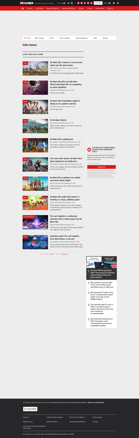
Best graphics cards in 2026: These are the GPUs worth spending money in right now (102, 285)
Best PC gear (39, 38)
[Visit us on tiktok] (91, 3)
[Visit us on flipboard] (88, 3)
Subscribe (98, 3)
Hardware (39, 8)
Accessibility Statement (77, 422)
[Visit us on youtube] (81, 3)
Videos (89, 8)
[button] (118, 3)
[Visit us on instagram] (78, 3)
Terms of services (107, 170)
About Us (26, 417)
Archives (64, 254)
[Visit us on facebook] (72, 3)
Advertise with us (52, 422)
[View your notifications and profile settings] (114, 3)
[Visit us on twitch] (85, 3)
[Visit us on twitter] (75, 3)
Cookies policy (28, 422)
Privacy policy (97, 417)
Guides (81, 8)
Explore (110, 8)
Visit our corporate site (96, 402)
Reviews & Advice (68, 8)
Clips (95, 38)
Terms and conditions (77, 417)
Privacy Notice (108, 172)
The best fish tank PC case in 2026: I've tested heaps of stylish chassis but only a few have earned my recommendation (102, 309)
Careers (95, 422)
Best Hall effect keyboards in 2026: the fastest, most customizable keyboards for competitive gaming (102, 322)
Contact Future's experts (54, 417)
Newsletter (100, 8)
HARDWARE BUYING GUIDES (94, 259)
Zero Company (65, 38)
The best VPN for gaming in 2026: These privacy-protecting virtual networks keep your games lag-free (102, 274)
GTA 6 (52, 38)
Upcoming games (82, 38)
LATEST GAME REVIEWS (109, 259)
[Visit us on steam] (68, 3)
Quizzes (105, 38)
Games (29, 8)
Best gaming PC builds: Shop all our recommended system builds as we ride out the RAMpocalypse (102, 296)
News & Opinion (53, 8)
